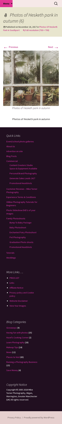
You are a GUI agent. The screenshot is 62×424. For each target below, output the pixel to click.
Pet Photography (18, 237)
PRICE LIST (14, 278)
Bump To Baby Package (20, 222)
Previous (10, 47)
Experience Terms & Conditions (21, 197)
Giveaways (11, 327)
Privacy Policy (14, 417)
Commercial (12, 161)
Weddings (11, 257)
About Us (10, 146)
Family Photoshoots (15, 218)
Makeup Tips (12, 347)
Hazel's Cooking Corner (17, 337)
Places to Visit (13, 357)
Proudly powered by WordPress (39, 417)
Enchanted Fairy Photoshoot (23, 232)
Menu (6, 3)
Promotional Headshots (21, 183)
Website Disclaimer (19, 300)
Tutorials (10, 252)
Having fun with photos (17, 332)
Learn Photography (15, 342)
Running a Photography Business (21, 362)
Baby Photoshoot (18, 227)
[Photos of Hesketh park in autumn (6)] (31, 78)
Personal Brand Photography (23, 173)
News (9, 352)
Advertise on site (14, 151)
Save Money (12, 370)
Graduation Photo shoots (21, 242)
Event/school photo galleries (20, 141)
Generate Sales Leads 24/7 (22, 178)
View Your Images (18, 305)
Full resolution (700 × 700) (37, 30)
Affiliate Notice (16, 287)
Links (12, 282)
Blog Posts (11, 156)
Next (53, 47)
